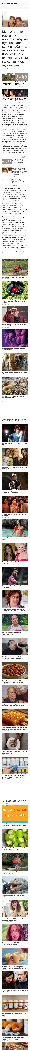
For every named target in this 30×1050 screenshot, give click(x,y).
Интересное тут (9, 4)
